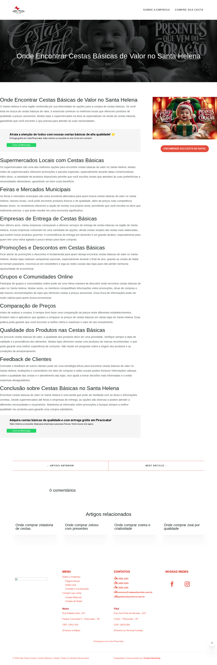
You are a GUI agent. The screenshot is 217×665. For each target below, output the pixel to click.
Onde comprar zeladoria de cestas (34, 526)
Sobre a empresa (156, 10)
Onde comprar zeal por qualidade (182, 526)
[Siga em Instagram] (187, 584)
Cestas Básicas (73, 597)
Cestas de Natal (73, 601)
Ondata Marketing (151, 658)
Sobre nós (70, 585)
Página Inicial (72, 581)
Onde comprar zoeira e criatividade (132, 526)
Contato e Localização (77, 589)
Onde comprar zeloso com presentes (81, 526)
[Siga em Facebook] (172, 584)
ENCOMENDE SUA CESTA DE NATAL (185, 148)
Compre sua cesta (189, 10)
